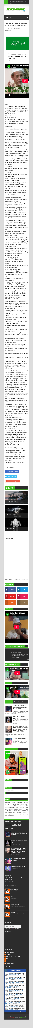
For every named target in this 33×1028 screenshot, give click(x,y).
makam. (6, 815)
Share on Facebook (13, 471)
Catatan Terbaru (8, 579)
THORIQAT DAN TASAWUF (13, 956)
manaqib (25, 812)
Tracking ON (20, 1011)
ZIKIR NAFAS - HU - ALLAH (18, 866)
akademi (21, 807)
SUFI (11, 1)
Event (26, 809)
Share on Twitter (12, 476)
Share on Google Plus (13, 481)
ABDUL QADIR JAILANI (20, 810)
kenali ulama (21, 806)
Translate (16, 928)
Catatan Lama (24, 579)
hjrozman (8, 961)
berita (27, 807)
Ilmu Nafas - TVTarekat (13, 1006)
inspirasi (19, 812)
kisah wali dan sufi (18, 804)
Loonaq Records (10, 952)
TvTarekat (8, 959)
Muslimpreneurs (8, 882)
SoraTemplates (10, 1017)
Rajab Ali (8, 954)
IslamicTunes (23, 1017)
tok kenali (12, 813)
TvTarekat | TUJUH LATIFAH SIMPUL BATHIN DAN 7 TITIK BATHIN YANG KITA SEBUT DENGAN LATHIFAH (18, 850)
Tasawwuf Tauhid (10, 807)
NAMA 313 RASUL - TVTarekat (15, 974)
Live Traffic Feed (15, 970)
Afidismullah (15, 889)
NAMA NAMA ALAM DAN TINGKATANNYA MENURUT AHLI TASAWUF (19, 833)
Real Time (15, 1011)
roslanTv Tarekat (10, 963)
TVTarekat (11, 1009)
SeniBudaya (19, 809)
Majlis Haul (12, 812)
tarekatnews (10, 809)
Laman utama (17, 579)
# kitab (9, 810)
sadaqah (11, 815)
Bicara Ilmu (10, 802)
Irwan (13, 912)
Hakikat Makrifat (8, 30)
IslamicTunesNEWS (9, 881)
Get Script (10, 1011)
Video (6, 812)
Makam (6, 813)
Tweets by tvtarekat (9, 790)
